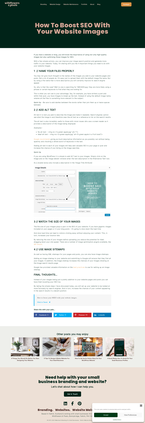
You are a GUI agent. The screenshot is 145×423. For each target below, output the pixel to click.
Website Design (55, 4)
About (92, 4)
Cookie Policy (117, 419)
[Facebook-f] (72, 403)
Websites (57, 420)
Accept (105, 415)
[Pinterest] (80, 403)
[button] (141, 406)
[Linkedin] (65, 403)
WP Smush (38, 244)
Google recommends (42, 139)
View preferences (130, 415)
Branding (43, 4)
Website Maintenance (70, 4)
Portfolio (84, 4)
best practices (79, 267)
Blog (98, 4)
